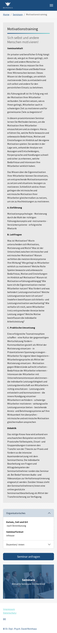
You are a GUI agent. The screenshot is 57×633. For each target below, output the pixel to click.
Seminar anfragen (28, 556)
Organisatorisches (15, 513)
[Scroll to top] (50, 626)
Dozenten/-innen (15, 544)
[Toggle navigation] (51, 5)
